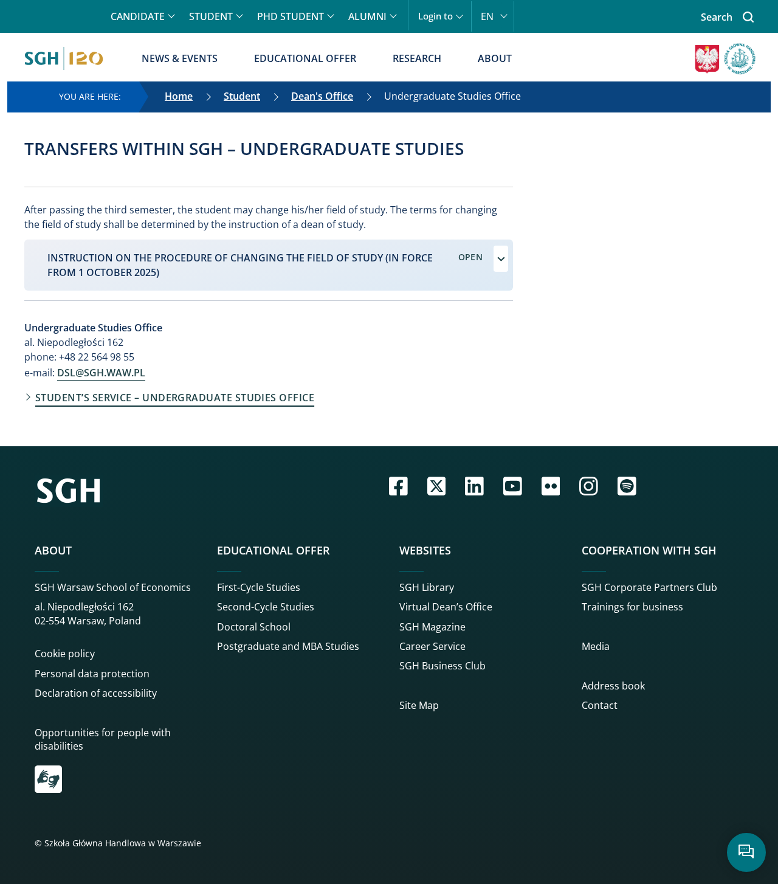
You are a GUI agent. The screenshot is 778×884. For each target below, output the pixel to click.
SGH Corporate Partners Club (649, 587)
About (495, 58)
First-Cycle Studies (258, 587)
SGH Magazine (432, 627)
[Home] (63, 58)
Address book (613, 685)
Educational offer (305, 58)
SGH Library (426, 587)
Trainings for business (632, 606)
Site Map (419, 705)
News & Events (180, 58)
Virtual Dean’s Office (445, 606)
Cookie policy (65, 653)
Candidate (138, 16)
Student (211, 16)
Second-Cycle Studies (265, 606)
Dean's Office (322, 96)
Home (179, 96)
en (487, 16)
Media (596, 646)
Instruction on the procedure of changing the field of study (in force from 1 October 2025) (240, 265)
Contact (600, 705)
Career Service (432, 646)
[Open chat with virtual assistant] (746, 852)
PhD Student (290, 16)
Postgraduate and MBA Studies (288, 646)
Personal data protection (92, 673)
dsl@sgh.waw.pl (101, 372)
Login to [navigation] (435, 16)
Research (417, 58)
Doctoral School (254, 627)
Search (716, 17)
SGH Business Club (442, 665)
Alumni (367, 16)
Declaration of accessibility (96, 693)
